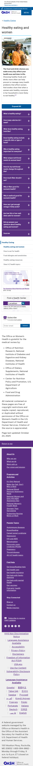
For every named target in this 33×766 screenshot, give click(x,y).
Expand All (16, 106)
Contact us (11, 605)
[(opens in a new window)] (5, 627)
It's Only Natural (13, 482)
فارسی (13, 713)
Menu (26, 13)
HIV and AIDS (12, 539)
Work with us (12, 464)
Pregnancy (11, 549)
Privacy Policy (18, 650)
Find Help (11, 562)
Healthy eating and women (13, 247)
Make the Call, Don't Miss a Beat (15, 485)
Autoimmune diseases (16, 527)
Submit (25, 326)
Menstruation (12, 542)
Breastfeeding (12, 530)
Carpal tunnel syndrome (16, 533)
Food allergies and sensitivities (15, 256)
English (23, 713)
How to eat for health (11, 251)
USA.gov (18, 664)
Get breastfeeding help (16, 567)
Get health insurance (15, 573)
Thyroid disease (13, 552)
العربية (9, 698)
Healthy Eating (8, 242)
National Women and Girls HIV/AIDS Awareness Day (15, 498)
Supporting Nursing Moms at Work (15, 515)
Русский (24, 694)
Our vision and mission (16, 467)
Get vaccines (12, 585)
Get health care (13, 570)
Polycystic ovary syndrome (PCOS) (14, 545)
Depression (11, 536)
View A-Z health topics (11, 264)
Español (11, 687)
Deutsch (13, 709)
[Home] (10, 14)
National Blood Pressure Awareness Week (15, 491)
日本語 (24, 709)
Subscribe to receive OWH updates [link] (14, 619)
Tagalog (12, 694)
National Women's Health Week (14, 505)
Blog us (10, 602)
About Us (10, 454)
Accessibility (18, 646)
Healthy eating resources (12, 260)
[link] (6, 618)
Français (13, 702)
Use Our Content (18, 668)
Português (13, 705)
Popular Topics (13, 523)
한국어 (25, 691)
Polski (24, 702)
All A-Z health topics (15, 555)
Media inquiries (13, 608)
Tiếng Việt (13, 691)
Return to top (7, 444)
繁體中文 (22, 687)
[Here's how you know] (16, 3)
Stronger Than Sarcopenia (12, 510)
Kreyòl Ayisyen (22, 698)
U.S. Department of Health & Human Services (15, 8)
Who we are (11, 459)
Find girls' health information (13, 589)
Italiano (25, 705)
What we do (11, 461)
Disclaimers (18, 654)
